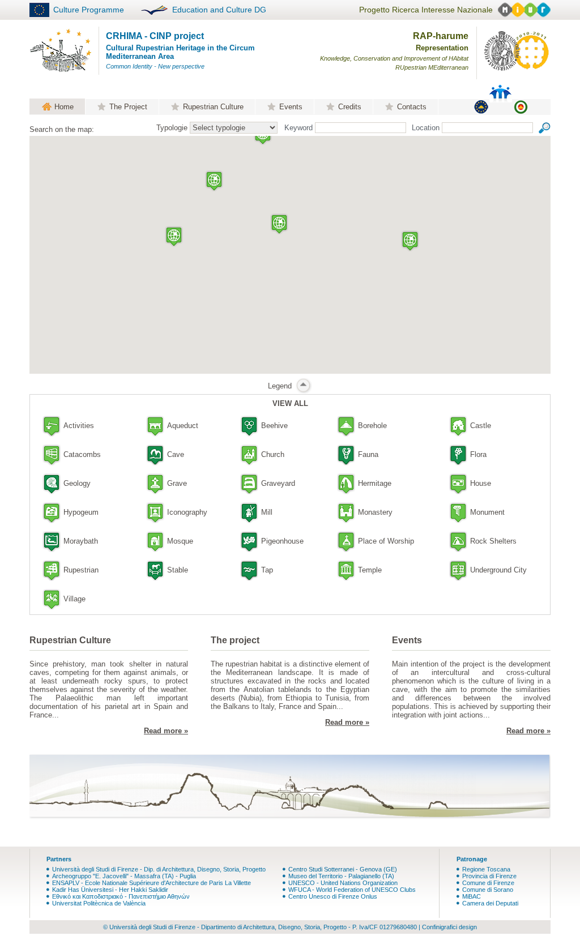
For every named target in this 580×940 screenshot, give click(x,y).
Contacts (412, 106)
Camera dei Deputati (490, 903)
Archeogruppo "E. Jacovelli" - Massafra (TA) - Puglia (124, 876)
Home (64, 106)
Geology (77, 483)
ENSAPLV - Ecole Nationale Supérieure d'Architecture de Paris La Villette (151, 882)
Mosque (180, 541)
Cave (175, 454)
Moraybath (80, 541)
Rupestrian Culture (213, 106)
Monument (487, 512)
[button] (279, 224)
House (480, 483)
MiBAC (471, 896)
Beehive (274, 425)
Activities (78, 425)
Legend (280, 386)
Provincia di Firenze (489, 876)
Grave (177, 483)
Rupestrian (81, 570)
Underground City (498, 570)
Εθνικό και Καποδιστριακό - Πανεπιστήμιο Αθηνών (121, 896)
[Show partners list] (519, 106)
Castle (480, 425)
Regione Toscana (486, 869)
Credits (349, 106)
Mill (266, 512)
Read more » (166, 731)
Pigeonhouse (282, 541)
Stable (177, 570)
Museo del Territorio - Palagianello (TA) (341, 876)
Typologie (171, 127)
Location (426, 127)
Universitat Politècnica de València (99, 903)
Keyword (298, 127)
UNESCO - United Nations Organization (343, 882)
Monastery (375, 512)
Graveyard (278, 483)
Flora (478, 454)
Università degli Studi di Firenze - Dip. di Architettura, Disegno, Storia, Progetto (159, 869)
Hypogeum (81, 512)
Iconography (187, 512)
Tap (267, 570)
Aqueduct (182, 425)
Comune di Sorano (487, 889)
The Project (128, 106)
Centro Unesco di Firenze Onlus (332, 896)
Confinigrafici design (449, 927)
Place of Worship (386, 541)
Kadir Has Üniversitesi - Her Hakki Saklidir (110, 889)
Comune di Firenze (488, 882)
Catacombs (82, 454)
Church (272, 454)
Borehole (372, 425)
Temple (370, 570)
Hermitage (374, 483)
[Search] (545, 127)
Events (290, 106)
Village (74, 599)
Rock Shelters (493, 541)
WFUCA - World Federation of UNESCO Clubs (352, 889)
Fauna (368, 454)
